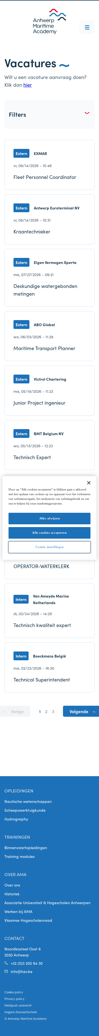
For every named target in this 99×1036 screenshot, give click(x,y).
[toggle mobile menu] (87, 27)
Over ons (12, 885)
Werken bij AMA (18, 911)
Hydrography (16, 819)
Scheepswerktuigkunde (25, 810)
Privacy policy (14, 998)
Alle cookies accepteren (49, 532)
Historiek (12, 893)
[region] (49, 518)
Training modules (19, 856)
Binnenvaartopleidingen (25, 847)
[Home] (49, 21)
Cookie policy (13, 992)
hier (27, 84)
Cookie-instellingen (49, 547)
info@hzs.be (21, 971)
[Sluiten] (89, 483)
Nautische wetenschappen (28, 801)
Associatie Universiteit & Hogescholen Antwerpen (47, 902)
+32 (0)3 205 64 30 (27, 963)
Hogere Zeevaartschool (20, 1012)
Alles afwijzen (49, 518)
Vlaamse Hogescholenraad (28, 920)
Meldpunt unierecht (18, 1005)
